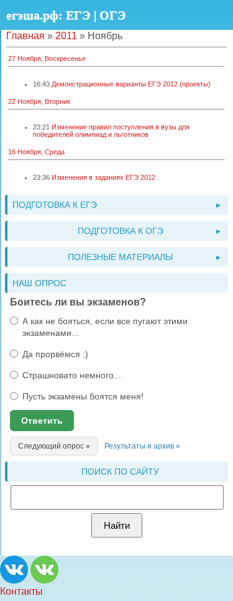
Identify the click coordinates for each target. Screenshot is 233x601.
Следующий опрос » (54, 446)
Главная (25, 35)
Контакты (21, 591)
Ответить (42, 421)
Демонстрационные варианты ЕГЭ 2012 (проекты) (131, 84)
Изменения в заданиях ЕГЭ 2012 (103, 177)
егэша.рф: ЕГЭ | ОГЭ (66, 15)
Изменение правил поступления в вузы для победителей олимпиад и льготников (111, 130)
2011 (66, 35)
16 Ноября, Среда (36, 152)
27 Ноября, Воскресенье (47, 58)
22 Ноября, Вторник (39, 101)
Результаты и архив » (142, 446)
